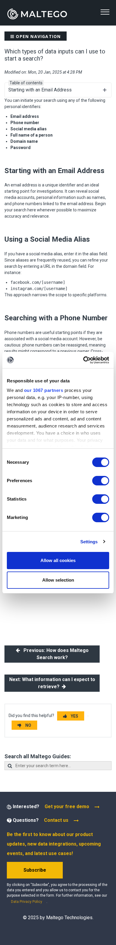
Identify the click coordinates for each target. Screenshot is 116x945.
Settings (89, 541)
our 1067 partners (43, 390)
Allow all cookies (58, 560)
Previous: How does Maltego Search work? (54, 654)
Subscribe (34, 870)
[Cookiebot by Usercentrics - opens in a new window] (83, 360)
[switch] (100, 480)
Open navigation (37, 36)
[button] (105, 12)
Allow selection (58, 579)
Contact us (56, 820)
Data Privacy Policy (26, 902)
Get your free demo (67, 806)
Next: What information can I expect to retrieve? (52, 683)
